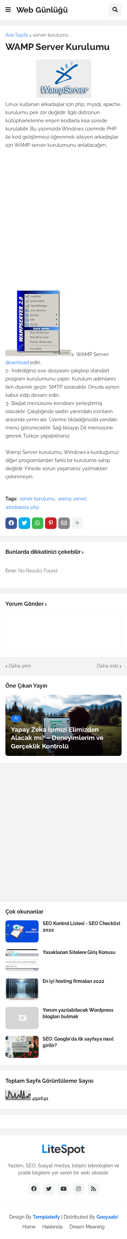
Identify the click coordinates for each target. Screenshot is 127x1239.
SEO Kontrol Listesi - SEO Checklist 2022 (81, 926)
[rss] (93, 1189)
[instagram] (78, 1189)
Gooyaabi (107, 1217)
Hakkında (52, 1226)
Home (29, 1226)
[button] (8, 10)
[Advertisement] (63, 222)
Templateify (46, 1217)
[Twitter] (24, 523)
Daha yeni (20, 666)
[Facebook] (11, 523)
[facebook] (34, 1189)
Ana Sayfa (16, 35)
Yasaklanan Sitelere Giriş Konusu (79, 952)
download (17, 362)
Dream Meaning (87, 1226)
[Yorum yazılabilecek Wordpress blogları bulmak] (22, 1018)
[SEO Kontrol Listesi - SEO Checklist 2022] (22, 931)
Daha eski (107, 666)
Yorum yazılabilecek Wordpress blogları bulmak (78, 1013)
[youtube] (63, 1189)
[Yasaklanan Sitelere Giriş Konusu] (22, 960)
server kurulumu (50, 35)
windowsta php (22, 507)
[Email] (64, 523)
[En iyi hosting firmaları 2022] (22, 989)
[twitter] (49, 1189)
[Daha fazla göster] (77, 523)
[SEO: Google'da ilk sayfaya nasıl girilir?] (22, 1047)
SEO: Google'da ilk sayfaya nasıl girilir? (78, 1042)
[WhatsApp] (37, 523)
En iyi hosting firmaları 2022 (73, 981)
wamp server (72, 498)
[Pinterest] (51, 523)
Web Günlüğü (42, 9)
